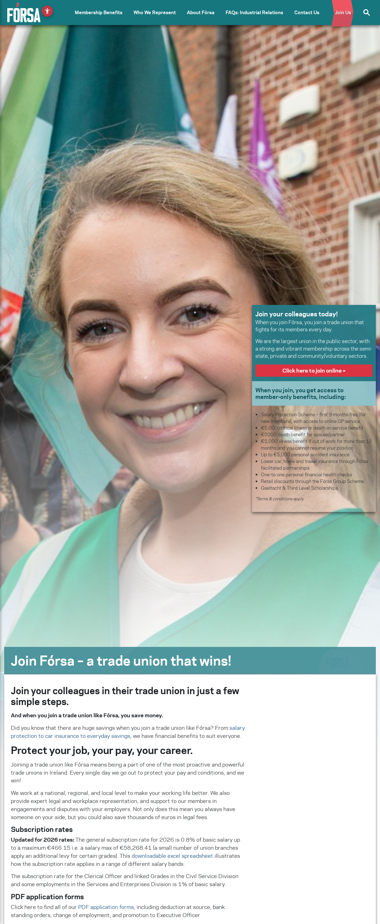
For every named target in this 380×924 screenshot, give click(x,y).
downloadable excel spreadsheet (172, 856)
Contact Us (306, 12)
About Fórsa (200, 12)
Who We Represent (155, 12)
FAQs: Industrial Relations (254, 12)
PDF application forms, (106, 907)
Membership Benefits (98, 12)
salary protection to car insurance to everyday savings (128, 732)
